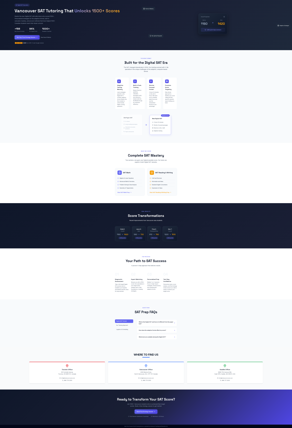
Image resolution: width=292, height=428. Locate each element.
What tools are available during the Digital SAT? (152, 337)
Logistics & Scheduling (122, 329)
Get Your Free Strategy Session (26, 37)
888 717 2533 (226, 380)
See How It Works (46, 37)
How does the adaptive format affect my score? (152, 330)
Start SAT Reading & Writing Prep (159, 192)
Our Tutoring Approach (122, 325)
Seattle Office (225, 369)
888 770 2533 (68, 380)
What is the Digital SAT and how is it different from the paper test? (156, 323)
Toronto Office (67, 369)
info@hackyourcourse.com (68, 378)
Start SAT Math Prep (123, 192)
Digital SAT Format (121, 321)
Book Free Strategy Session (145, 411)
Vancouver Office (146, 369)
